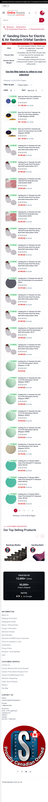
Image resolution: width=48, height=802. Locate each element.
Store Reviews (7, 635)
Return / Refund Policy (10, 625)
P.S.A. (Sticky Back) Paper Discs (16, 29)
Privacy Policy (7, 648)
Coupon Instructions (9, 628)
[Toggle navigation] (4, 13)
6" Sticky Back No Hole (36, 29)
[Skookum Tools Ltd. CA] (16, 13)
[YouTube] (26, 771)
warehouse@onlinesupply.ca (11, 700)
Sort (23, 90)
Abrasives (10, 27)
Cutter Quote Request (10, 682)
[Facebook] (17, 771)
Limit (6, 90)
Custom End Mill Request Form (13, 675)
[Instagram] (22, 771)
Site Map (5, 688)
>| (32, 510)
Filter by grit (9, 85)
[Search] (41, 20)
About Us (5, 615)
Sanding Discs (21, 27)
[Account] (29, 12)
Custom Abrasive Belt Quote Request (15, 668)
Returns (4, 685)
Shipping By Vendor (9, 622)
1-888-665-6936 (7, 705)
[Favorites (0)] (36, 13)
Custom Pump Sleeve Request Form (15, 672)
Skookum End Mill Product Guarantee (15, 638)
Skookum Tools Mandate (11, 652)
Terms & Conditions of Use (11, 642)
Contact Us (6, 665)
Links (3, 655)
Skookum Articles (8, 632)
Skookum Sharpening (9, 678)
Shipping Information (9, 618)
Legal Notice (6, 645)
